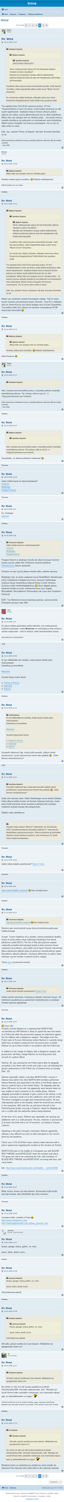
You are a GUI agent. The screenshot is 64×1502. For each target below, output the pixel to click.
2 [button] (32, 25)
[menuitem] (5, 9)
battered (5, 516)
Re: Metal (7, 38)
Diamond (8, 686)
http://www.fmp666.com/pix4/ (15, 890)
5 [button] (43, 25)
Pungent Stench (9, 490)
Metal (4, 20)
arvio (10, 962)
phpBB (30, 1493)
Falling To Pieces (11, 683)
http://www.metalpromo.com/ (14, 1220)
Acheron (5, 484)
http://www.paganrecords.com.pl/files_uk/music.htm (25, 1223)
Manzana (6, 671)
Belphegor (6, 487)
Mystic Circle (38, 864)
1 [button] (29, 25)
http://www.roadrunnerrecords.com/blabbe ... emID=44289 (32, 1168)
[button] (25, 25)
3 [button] (36, 25)
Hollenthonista (8, 565)
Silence (7, 689)
